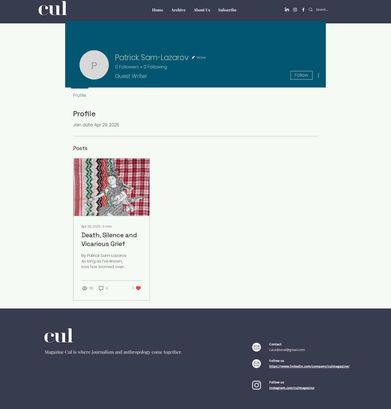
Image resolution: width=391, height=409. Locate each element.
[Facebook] (303, 9)
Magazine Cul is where (68, 352)
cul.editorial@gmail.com (287, 350)
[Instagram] (295, 9)
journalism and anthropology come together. (137, 352)
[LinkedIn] (286, 9)
